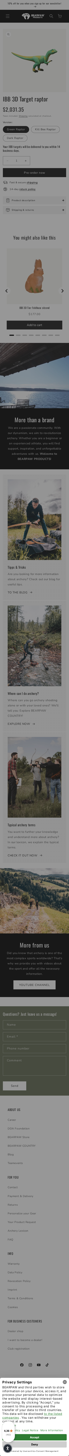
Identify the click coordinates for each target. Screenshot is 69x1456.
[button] (7, 1448)
